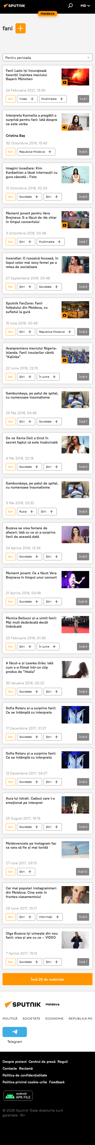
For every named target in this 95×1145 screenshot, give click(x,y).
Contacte (10, 1068)
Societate (25, 197)
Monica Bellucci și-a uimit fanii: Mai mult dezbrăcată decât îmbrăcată (31, 622)
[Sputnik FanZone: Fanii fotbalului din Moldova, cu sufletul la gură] (75, 309)
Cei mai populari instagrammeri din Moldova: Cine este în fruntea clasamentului (31, 892)
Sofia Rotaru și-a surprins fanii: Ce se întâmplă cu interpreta (31, 710)
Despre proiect (15, 1061)
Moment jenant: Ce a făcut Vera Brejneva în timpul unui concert (31, 575)
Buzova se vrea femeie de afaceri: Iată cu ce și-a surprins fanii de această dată (30, 532)
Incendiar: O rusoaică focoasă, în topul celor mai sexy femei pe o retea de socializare (32, 262)
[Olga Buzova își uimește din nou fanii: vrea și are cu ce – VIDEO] (75, 940)
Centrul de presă (42, 1061)
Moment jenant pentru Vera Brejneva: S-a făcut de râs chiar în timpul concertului (31, 217)
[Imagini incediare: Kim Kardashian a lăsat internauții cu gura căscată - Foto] (75, 174)
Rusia (23, 511)
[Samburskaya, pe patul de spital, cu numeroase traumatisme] (75, 399)
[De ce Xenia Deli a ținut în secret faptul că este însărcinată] (75, 444)
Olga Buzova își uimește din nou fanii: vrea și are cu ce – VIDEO (32, 935)
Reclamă (26, 1068)
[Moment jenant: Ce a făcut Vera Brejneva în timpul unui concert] (75, 579)
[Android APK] (18, 1096)
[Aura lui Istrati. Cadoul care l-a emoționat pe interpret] (75, 804)
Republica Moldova (32, 151)
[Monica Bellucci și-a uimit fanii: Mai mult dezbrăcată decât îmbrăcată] (75, 624)
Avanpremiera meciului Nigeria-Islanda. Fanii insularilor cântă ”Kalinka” (31, 352)
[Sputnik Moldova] (15, 7)
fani (8, 28)
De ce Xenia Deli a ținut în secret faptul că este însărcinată (32, 440)
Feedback (57, 1082)
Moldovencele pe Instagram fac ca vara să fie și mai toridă (31, 845)
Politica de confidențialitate (25, 1075)
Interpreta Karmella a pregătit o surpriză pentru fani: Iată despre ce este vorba (31, 119)
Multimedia (48, 99)
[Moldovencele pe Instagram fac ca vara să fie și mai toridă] (75, 849)
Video (23, 99)
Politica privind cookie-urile (25, 1082)
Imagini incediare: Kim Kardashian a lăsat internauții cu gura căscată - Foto (32, 172)
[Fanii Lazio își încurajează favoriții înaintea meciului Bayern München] (75, 77)
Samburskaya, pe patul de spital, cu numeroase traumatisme (32, 395)
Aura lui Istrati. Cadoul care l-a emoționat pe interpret (30, 800)
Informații (45, 917)
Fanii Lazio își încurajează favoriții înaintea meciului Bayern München (26, 75)
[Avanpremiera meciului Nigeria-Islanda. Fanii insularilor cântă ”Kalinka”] (75, 354)
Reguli (63, 1061)
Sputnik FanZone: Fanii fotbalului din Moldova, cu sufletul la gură (27, 307)
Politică (10, 1018)
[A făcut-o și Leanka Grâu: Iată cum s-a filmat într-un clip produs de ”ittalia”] (75, 669)
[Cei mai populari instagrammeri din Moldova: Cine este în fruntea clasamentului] (75, 894)
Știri (48, 197)
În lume (44, 377)
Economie (54, 1018)
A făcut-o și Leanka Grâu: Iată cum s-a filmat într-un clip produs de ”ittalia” (29, 667)
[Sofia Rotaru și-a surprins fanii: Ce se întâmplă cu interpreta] (75, 714)
